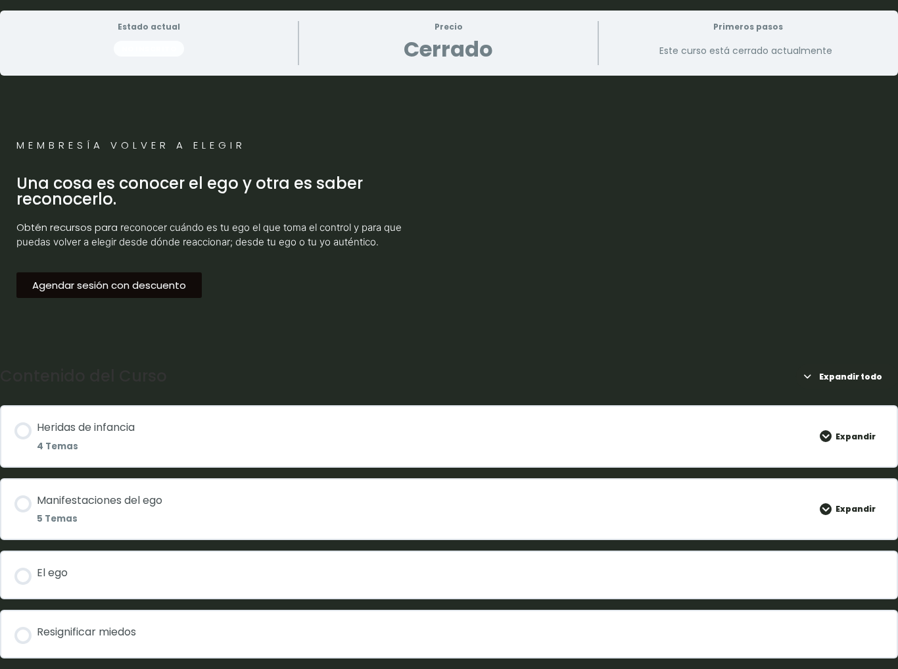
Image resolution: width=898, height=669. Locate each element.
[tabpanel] (449, 214)
